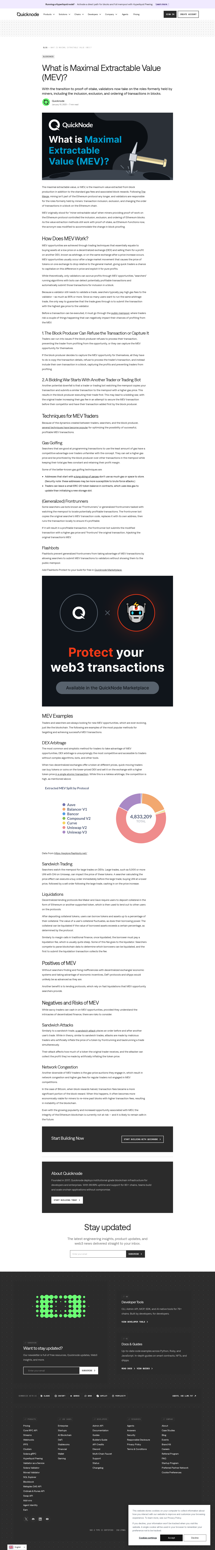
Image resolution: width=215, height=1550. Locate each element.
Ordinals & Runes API (33, 1491)
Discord (96, 1449)
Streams (27, 1435)
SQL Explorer (29, 1477)
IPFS (25, 1444)
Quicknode (58, 100)
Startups (62, 1430)
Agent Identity (30, 1505)
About (165, 1425)
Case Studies (168, 1430)
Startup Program (170, 1463)
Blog (45, 47)
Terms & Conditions (137, 1449)
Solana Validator (31, 1467)
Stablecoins (63, 1444)
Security (131, 1435)
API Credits (98, 1444)
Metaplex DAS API (32, 1486)
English (18, 1547)
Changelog (98, 1467)
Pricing (26, 1425)
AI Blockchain (65, 1435)
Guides (96, 1435)
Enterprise (63, 1425)
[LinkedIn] (40, 1519)
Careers (165, 1449)
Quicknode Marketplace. (108, 569)
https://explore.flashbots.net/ (70, 853)
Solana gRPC (29, 1453)
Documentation (101, 1430)
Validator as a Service (33, 1463)
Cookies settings (148, 1538)
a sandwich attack (85, 1030)
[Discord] (33, 1519)
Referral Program (170, 1453)
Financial (62, 1449)
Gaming (62, 1458)
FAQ (164, 1458)
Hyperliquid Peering (33, 1458)
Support (97, 1458)
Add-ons (27, 1500)
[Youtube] (47, 1519)
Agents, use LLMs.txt (182, 1396)
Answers (131, 1430)
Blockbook (28, 1481)
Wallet (61, 1453)
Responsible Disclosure (138, 1439)
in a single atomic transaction (71, 774)
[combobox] (17, 1547)
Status (96, 1463)
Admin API (98, 1425)
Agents (130, 1425)
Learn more (161, 4)
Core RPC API (30, 1430)
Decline (195, 1538)
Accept (171, 1538)
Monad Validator (31, 1472)
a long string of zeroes (86, 476)
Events (165, 1439)
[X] (26, 1519)
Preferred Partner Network (175, 1467)
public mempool (120, 313)
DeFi (60, 1439)
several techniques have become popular (65, 427)
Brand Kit (166, 1444)
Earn (25, 1509)
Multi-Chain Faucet (102, 1453)
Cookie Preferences (171, 1472)
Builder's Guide (100, 1439)
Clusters (27, 1449)
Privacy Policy (174, 1518)
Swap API (28, 1495)
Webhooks (28, 1439)
